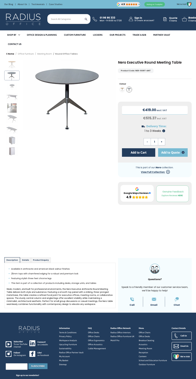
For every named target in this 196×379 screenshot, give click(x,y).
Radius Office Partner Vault (71, 352)
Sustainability (65, 348)
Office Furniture (26, 53)
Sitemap (63, 364)
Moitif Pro (114, 340)
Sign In (144, 19)
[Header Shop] (23, 19)
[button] (13, 35)
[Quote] (165, 19)
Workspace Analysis (68, 340)
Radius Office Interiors (120, 332)
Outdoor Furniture (147, 364)
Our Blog (8, 4)
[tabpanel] (60, 285)
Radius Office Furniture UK (122, 336)
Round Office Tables (66, 53)
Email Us (184, 346)
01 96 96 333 (107, 17)
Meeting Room (44, 53)
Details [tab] (25, 260)
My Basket (63, 360)
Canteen (142, 356)
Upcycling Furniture (68, 344)
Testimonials (38, 4)
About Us (22, 4)
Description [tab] (12, 260)
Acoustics (143, 344)
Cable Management (97, 348)
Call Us (184, 336)
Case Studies (55, 4)
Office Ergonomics (96, 340)
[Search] (86, 19)
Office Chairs (94, 336)
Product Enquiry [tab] (41, 260)
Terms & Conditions (67, 332)
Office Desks (93, 332)
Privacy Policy (65, 336)
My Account (64, 356)
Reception (143, 352)
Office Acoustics (95, 344)
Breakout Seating (146, 340)
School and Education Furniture (153, 360)
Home (10, 53)
